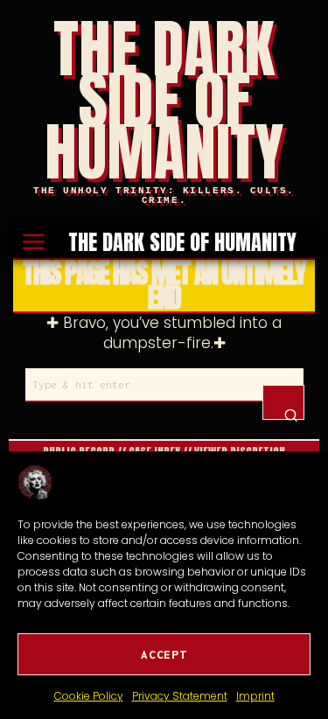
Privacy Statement (179, 695)
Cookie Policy (88, 695)
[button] (283, 402)
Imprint (255, 695)
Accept (163, 654)
